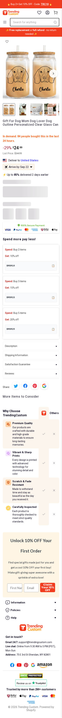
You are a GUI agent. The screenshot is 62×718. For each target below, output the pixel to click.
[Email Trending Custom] (33, 666)
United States (29, 160)
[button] (7, 41)
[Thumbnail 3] (36, 109)
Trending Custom (28, 707)
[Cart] (55, 12)
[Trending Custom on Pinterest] (26, 666)
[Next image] (53, 73)
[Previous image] (8, 73)
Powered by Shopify (40, 708)
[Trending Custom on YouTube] (19, 666)
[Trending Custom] (11, 12)
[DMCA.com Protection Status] (31, 675)
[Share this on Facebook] (25, 385)
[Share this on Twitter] (15, 385)
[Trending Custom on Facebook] (12, 666)
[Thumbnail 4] (50, 109)
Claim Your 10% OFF (47, 587)
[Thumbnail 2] (23, 109)
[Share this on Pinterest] (34, 385)
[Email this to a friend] (44, 385)
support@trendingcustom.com (35, 642)
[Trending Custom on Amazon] (44, 666)
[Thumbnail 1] (9, 109)
